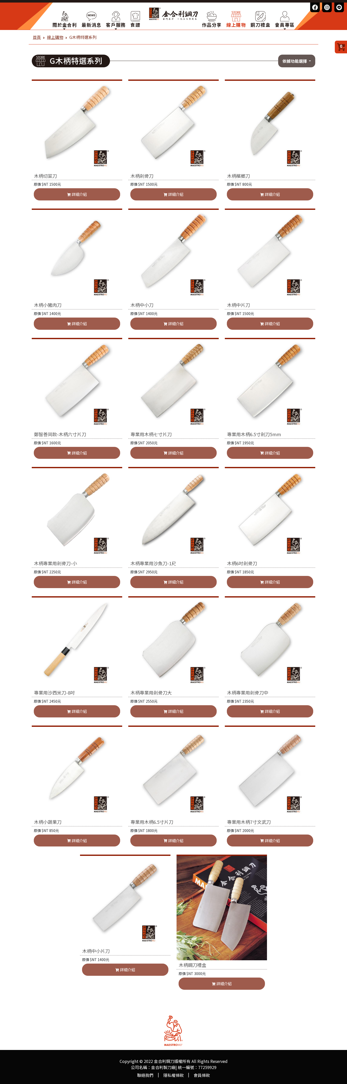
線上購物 (236, 24)
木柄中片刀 (238, 305)
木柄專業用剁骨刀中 (247, 693)
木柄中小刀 (142, 305)
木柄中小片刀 (96, 951)
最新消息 (91, 24)
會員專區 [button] (285, 24)
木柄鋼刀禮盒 (192, 965)
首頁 (37, 37)
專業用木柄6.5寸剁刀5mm (254, 434)
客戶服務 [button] (116, 24)
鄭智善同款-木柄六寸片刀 (60, 434)
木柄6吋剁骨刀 (242, 564)
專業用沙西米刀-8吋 (54, 693)
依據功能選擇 (295, 61)
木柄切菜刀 (45, 176)
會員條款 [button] (202, 1075)
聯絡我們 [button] (145, 1075)
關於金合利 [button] (64, 24)
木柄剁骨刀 (142, 176)
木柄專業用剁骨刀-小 (55, 564)
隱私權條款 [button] (173, 1075)
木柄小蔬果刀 (47, 822)
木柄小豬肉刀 (47, 305)
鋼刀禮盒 (260, 24)
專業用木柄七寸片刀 (151, 434)
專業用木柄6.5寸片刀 (152, 822)
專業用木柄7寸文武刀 (249, 822)
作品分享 (212, 24)
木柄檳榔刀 (238, 176)
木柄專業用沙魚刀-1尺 (153, 564)
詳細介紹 (79, 194)
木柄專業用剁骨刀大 (151, 693)
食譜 (135, 24)
